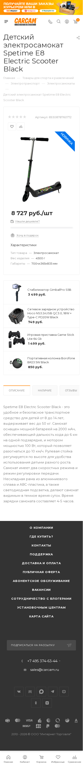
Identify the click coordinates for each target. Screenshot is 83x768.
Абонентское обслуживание (41, 581)
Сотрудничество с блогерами (41, 598)
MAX (41, 691)
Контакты (41, 545)
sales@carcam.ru (44, 670)
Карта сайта (41, 616)
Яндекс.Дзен (47, 703)
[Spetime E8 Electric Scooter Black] (41, 169)
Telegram (52, 691)
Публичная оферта (41, 572)
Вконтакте (19, 691)
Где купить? (41, 536)
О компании (41, 527)
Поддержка (41, 554)
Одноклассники (36, 703)
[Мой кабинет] (67, 22)
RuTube (30, 691)
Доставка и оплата (41, 563)
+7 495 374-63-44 (42, 661)
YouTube (64, 691)
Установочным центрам (41, 607)
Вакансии (41, 589)
